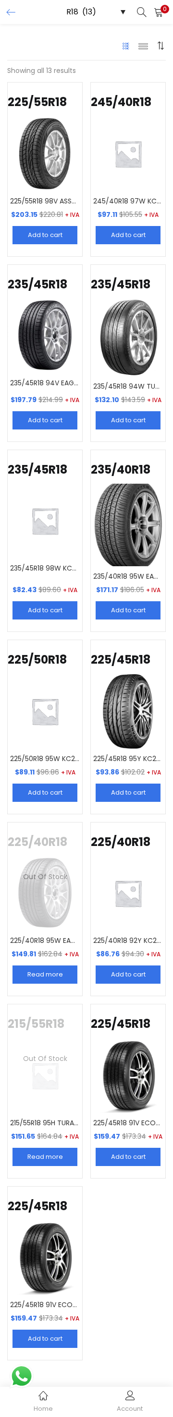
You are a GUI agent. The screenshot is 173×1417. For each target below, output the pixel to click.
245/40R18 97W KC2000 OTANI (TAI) (128, 201)
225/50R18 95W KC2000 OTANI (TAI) (45, 758)
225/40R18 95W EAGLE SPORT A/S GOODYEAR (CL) (45, 940)
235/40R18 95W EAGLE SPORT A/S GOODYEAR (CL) (128, 576)
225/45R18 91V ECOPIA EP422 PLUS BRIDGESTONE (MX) (128, 1123)
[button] (158, 12)
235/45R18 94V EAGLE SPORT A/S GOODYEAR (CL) (45, 383)
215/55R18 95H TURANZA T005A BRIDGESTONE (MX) (45, 1123)
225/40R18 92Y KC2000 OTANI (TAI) (128, 940)
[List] (143, 45)
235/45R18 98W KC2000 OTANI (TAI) (45, 568)
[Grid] (126, 45)
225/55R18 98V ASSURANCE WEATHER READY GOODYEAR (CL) (45, 201)
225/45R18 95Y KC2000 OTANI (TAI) (128, 758)
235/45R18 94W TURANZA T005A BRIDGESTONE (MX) (128, 386)
